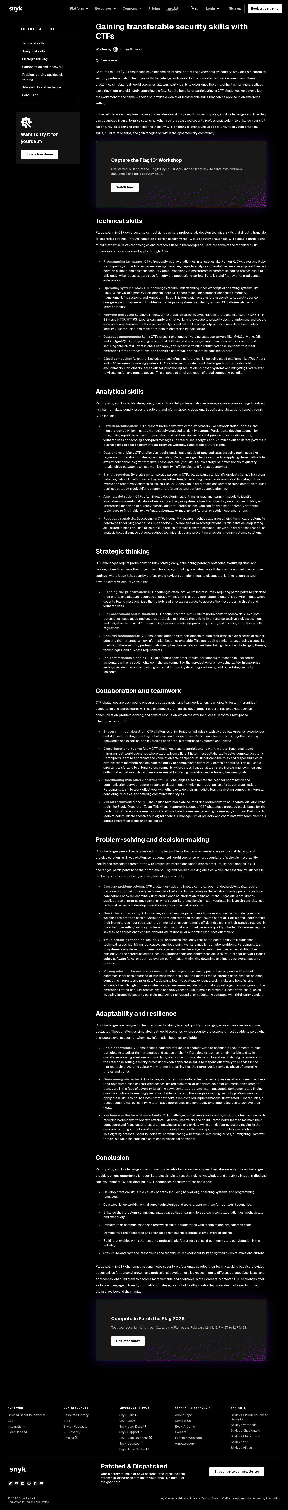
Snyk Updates (129, 1443)
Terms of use (209, 1498)
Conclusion (30, 95)
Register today (128, 1341)
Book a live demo (264, 8)
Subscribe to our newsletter (236, 1471)
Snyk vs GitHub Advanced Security (249, 1417)
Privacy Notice (187, 1498)
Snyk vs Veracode (244, 1425)
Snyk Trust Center (132, 1449)
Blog (66, 1421)
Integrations (16, 1426)
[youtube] (16, 1483)
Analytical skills (33, 51)
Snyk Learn (127, 1421)
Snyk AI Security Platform (26, 1415)
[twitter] (10, 1483)
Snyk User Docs (130, 1426)
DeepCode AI (17, 1432)
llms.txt (68, 1438)
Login (210, 8)
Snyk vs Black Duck (245, 1436)
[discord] (41, 1483)
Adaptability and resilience (41, 87)
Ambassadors (185, 1443)
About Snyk (183, 1415)
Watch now (125, 187)
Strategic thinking (35, 59)
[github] (29, 1483)
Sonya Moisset (130, 49)
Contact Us (183, 1421)
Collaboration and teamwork (42, 67)
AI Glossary (71, 1432)
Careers (180, 1432)
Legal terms (167, 1498)
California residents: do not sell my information (251, 1498)
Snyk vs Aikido (241, 1448)
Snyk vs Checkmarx (245, 1431)
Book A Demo (185, 1426)
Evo (10, 1421)
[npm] (35, 1483)
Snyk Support (129, 1432)
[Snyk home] (15, 8)
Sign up (235, 8)
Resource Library (76, 1415)
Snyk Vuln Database (134, 1438)
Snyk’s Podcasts (75, 1426)
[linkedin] (22, 1483)
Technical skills (33, 43)
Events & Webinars (188, 1438)
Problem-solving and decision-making (44, 77)
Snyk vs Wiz (239, 1442)
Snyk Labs (127, 1415)
